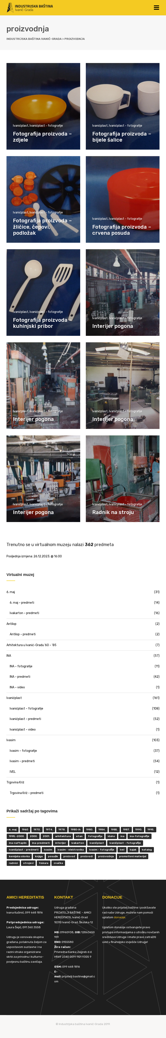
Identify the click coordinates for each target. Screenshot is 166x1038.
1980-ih (76, 829)
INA (8, 656)
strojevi (28, 863)
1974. (49, 829)
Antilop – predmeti (23, 634)
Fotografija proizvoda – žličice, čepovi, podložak (42, 227)
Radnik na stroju (113, 512)
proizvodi (86, 856)
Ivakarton (77, 842)
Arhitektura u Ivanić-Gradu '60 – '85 (31, 645)
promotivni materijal (132, 856)
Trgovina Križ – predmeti (26, 793)
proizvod (69, 856)
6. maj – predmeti (22, 603)
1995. (150, 829)
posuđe (53, 856)
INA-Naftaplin (18, 842)
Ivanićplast (20, 126)
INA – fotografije (21, 666)
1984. (101, 829)
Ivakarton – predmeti (24, 613)
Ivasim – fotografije (23, 751)
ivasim (48, 849)
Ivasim (11, 740)
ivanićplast (96, 842)
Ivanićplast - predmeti (23, 849)
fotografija (95, 836)
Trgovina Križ (15, 782)
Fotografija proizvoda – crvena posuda (121, 230)
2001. (46, 836)
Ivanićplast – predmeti (25, 719)
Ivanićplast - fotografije (46, 126)
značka (58, 863)
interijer (60, 842)
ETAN (79, 836)
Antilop (11, 624)
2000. (33, 836)
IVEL (13, 772)
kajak (133, 849)
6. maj (10, 592)
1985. (114, 829)
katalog (147, 849)
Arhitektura (63, 836)
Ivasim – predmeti (22, 761)
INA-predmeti (41, 842)
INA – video (17, 687)
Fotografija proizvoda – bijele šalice (121, 137)
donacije (119, 917)
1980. (89, 829)
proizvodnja (106, 856)
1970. (37, 829)
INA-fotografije (139, 836)
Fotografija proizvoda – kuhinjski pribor (42, 323)
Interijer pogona (112, 326)
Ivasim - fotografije (101, 849)
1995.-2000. (16, 836)
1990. (138, 829)
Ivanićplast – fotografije (26, 708)
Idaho (111, 836)
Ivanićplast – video (23, 729)
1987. (126, 829)
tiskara (43, 863)
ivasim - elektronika (70, 849)
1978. (61, 829)
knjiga (39, 856)
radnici (13, 863)
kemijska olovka (19, 856)
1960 (25, 829)
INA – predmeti (20, 677)
